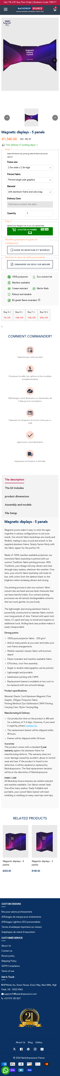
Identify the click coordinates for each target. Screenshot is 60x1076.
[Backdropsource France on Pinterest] (28, 1049)
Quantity (11, 213)
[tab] (18, 480)
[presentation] (14, 480)
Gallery (38, 1042)
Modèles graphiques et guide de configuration (21, 241)
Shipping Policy (8, 961)
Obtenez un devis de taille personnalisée (25, 257)
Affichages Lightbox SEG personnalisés (20, 922)
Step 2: (8, 221)
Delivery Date (14, 199)
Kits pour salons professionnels (16, 912)
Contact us (6, 951)
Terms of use (7, 971)
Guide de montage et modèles (32, 250)
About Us (6, 946)
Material (11, 186)
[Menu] (6, 10)
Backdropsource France (33, 1058)
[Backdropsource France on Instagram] (35, 1049)
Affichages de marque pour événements (21, 917)
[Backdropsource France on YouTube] (42, 1049)
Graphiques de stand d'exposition (18, 932)
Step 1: (8, 149)
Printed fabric (14, 174)
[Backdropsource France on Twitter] (14, 1049)
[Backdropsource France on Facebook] (21, 1049)
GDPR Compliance (10, 966)
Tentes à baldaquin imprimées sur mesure (21, 927)
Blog (30, 1042)
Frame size (12, 162)
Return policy (8, 956)
